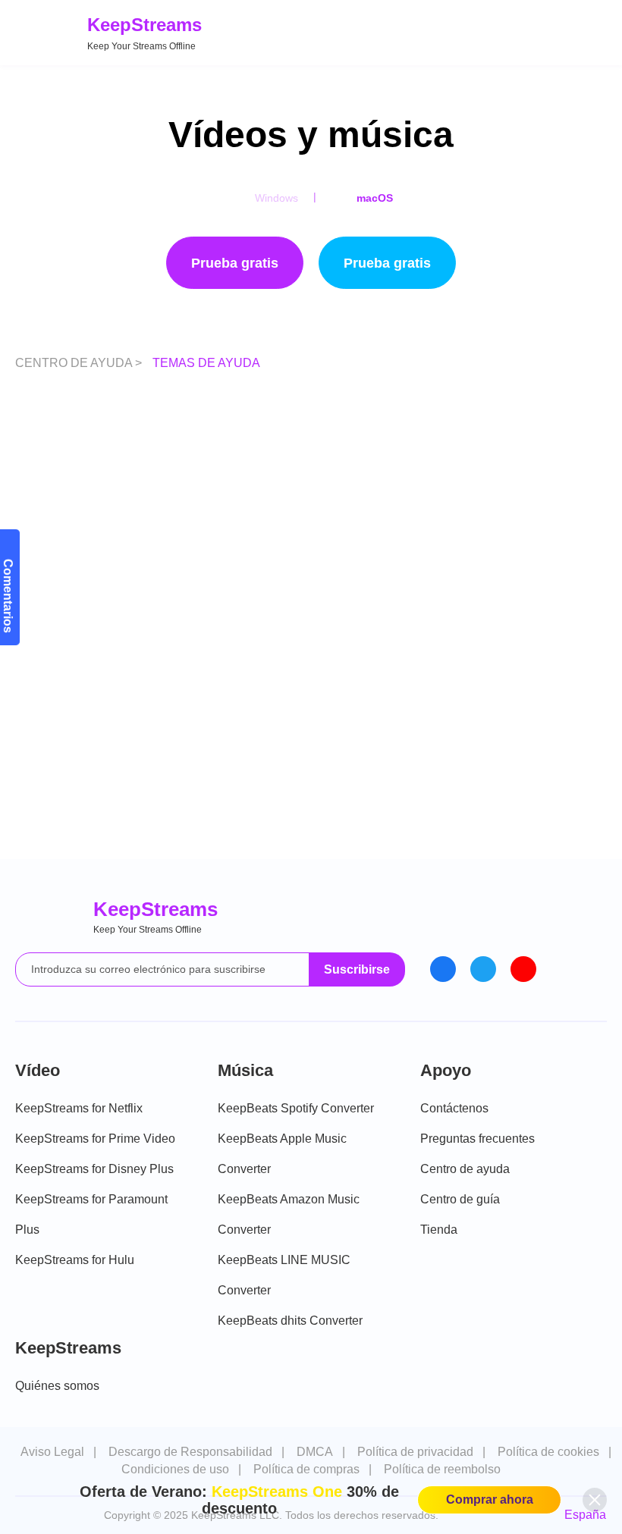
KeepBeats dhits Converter (290, 1320)
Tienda (438, 1229)
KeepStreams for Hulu (74, 1259)
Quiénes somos (57, 1385)
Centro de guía (460, 1199)
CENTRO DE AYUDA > (80, 362)
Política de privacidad (415, 1451)
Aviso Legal (52, 1451)
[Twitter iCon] (483, 969)
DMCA (315, 1451)
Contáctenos (454, 1108)
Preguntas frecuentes (477, 1138)
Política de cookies (548, 1451)
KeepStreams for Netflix (79, 1108)
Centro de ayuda (465, 1168)
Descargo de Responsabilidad (190, 1451)
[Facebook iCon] (443, 969)
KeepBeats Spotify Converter (296, 1108)
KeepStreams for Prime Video (95, 1138)
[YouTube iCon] (523, 969)
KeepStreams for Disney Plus (94, 1168)
